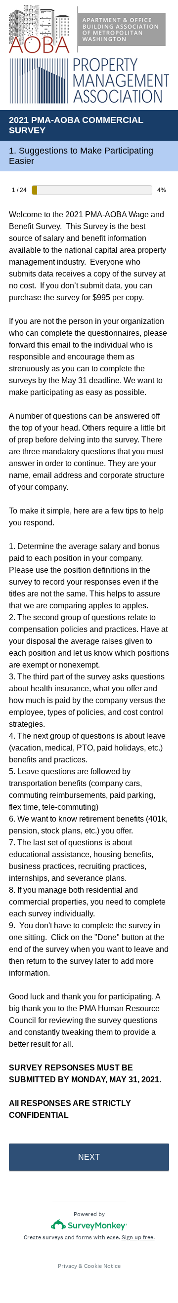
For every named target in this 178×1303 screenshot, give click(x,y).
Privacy (67, 1266)
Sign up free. (138, 1237)
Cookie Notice (102, 1266)
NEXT (89, 1157)
